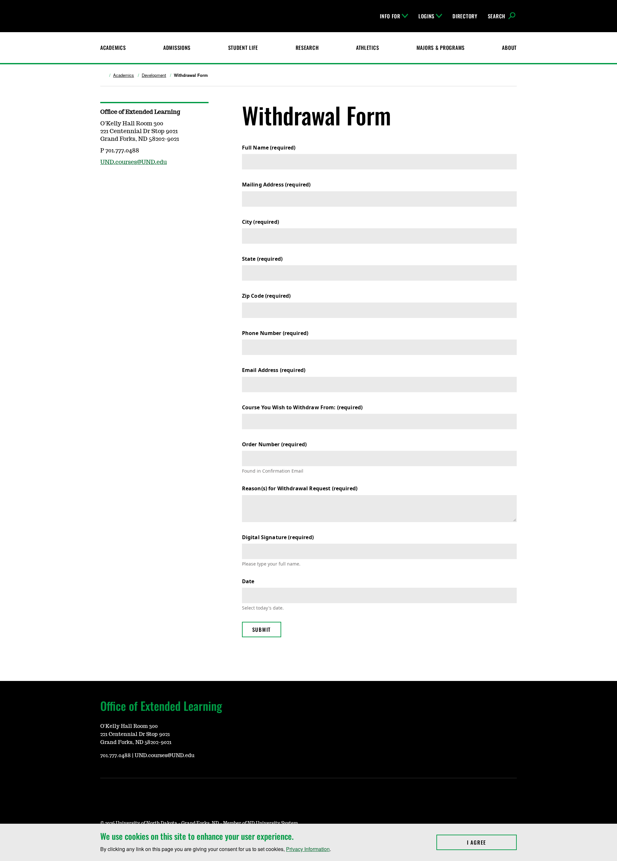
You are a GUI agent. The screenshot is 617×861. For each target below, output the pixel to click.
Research (307, 47)
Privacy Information (308, 849)
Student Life (243, 47)
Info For (390, 16)
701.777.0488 (115, 755)
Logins (426, 16)
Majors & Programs (440, 47)
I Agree (492, 842)
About (509, 47)
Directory (464, 16)
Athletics (367, 47)
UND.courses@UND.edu (133, 162)
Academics (113, 47)
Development (154, 75)
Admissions (177, 47)
